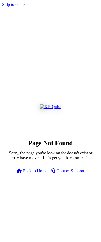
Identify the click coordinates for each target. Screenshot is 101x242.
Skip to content (15, 4)
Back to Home (34, 170)
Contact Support (69, 170)
